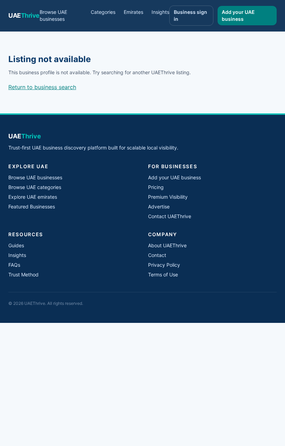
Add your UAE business (238, 15)
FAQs (14, 265)
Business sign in (190, 15)
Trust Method (23, 274)
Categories (103, 12)
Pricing (156, 187)
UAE (24, 15)
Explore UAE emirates (32, 197)
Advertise (159, 206)
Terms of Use (163, 274)
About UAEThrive (167, 245)
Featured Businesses (31, 206)
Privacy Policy (164, 265)
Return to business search (42, 87)
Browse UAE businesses (53, 15)
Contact (157, 255)
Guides (16, 245)
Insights (160, 12)
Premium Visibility (168, 197)
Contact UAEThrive (169, 216)
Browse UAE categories (34, 187)
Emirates (133, 12)
